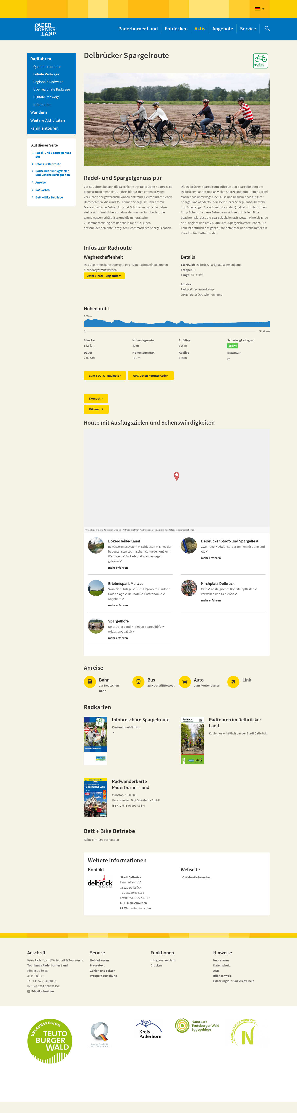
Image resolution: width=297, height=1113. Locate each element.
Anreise (40, 182)
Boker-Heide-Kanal (124, 541)
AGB (216, 970)
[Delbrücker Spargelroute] (95, 741)
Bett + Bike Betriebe (49, 197)
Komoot (94, 398)
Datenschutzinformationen (181, 529)
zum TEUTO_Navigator (105, 375)
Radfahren (40, 58)
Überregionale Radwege (51, 89)
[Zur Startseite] (45, 29)
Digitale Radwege (46, 97)
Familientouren (44, 128)
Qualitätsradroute (47, 66)
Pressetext (97, 965)
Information (42, 104)
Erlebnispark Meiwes (125, 583)
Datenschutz (222, 965)
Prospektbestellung (103, 976)
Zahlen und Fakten (102, 970)
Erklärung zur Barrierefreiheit (233, 981)
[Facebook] (234, 1107)
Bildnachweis (222, 976)
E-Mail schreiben (135, 903)
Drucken (156, 965)
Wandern (38, 112)
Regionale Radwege (48, 81)
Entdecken (176, 28)
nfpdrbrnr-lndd (119, 1105)
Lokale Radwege (46, 74)
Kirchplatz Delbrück (218, 583)
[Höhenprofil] (177, 323)
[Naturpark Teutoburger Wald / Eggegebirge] (197, 1025)
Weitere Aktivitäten (47, 120)
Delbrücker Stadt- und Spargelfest (229, 541)
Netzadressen (99, 960)
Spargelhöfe (118, 621)
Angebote (222, 28)
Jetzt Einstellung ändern (104, 276)
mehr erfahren (118, 567)
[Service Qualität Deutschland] (99, 1034)
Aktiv (200, 28)
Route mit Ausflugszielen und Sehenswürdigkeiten (52, 173)
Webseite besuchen (137, 908)
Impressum (221, 960)
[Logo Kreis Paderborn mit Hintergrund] (148, 1028)
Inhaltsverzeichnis (163, 960)
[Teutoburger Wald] (50, 1041)
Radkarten (42, 190)
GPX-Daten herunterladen (151, 375)
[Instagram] (241, 1107)
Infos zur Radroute (48, 164)
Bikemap (95, 409)
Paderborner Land (138, 28)
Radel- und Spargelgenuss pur (53, 154)
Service (248, 28)
